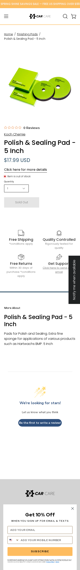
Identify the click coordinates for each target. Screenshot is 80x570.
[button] (65, 16)
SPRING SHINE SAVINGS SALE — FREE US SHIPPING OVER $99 (40, 4)
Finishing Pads (27, 34)
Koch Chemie (14, 134)
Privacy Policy (50, 561)
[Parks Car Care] (40, 16)
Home (8, 34)
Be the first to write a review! (40, 423)
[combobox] (13, 540)
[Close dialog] (72, 508)
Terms (57, 561)
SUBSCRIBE (40, 551)
